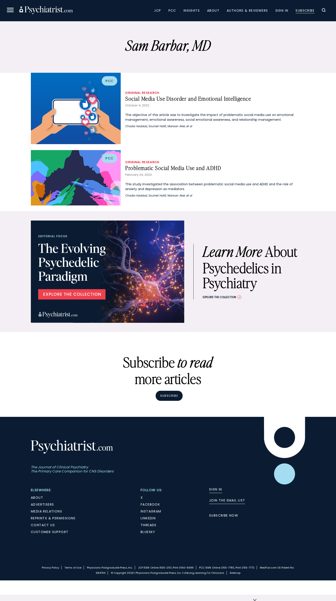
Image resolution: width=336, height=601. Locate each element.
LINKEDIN (148, 518)
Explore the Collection (219, 297)
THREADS (149, 525)
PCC (172, 10)
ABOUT (37, 497)
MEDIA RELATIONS (46, 511)
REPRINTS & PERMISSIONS (53, 518)
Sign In (281, 10)
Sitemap (235, 573)
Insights (192, 10)
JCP (157, 10)
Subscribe (305, 10)
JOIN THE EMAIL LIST (227, 500)
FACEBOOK (150, 504)
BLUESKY (148, 532)
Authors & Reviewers (247, 10)
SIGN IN (215, 489)
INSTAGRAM (151, 511)
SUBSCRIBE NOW (223, 515)
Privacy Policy (50, 567)
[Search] (323, 10)
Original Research (142, 93)
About (213, 10)
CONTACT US (43, 525)
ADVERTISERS (42, 504)
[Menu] (10, 10)
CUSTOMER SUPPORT (49, 532)
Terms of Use (72, 567)
